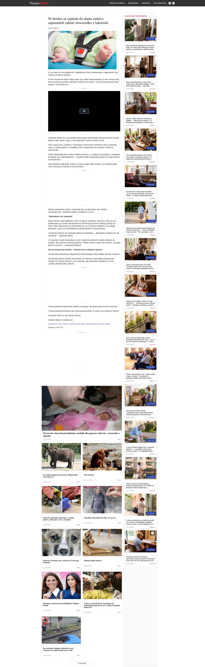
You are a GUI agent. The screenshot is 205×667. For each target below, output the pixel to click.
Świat (119, 439)
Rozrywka (133, 3)
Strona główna (117, 3)
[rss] (169, 3)
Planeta (39, 3)
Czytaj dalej (82, 663)
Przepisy (146, 3)
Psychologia (160, 3)
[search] (173, 3)
